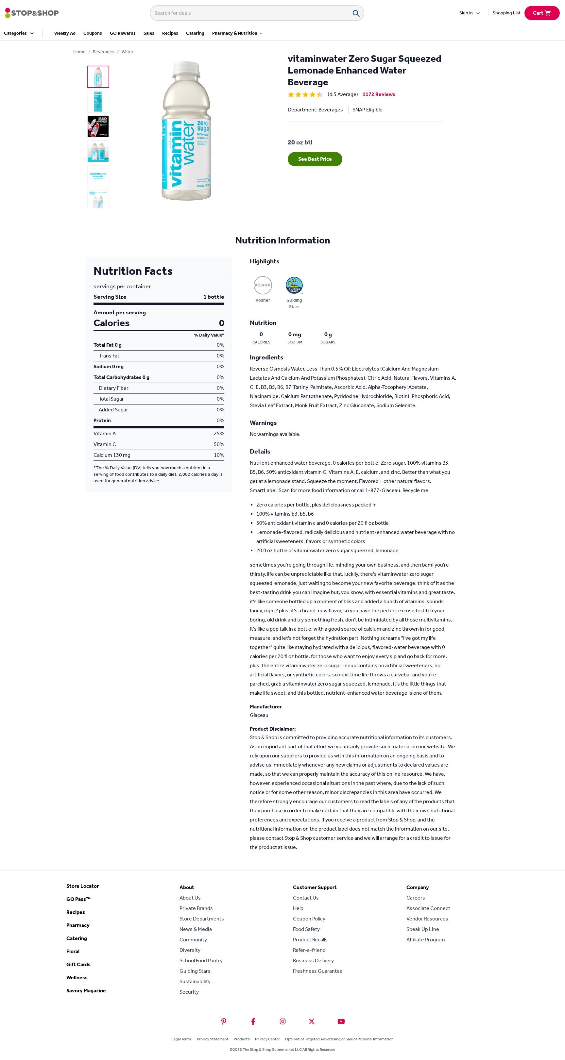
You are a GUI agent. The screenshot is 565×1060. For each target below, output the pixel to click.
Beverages (103, 52)
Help (298, 908)
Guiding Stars (195, 971)
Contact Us (306, 898)
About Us (190, 898)
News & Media (196, 929)
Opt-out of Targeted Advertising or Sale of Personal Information (339, 1039)
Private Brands (196, 908)
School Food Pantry (201, 960)
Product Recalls (310, 939)
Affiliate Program (425, 939)
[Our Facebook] (253, 1021)
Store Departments (202, 919)
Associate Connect (428, 908)
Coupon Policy (309, 919)
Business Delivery (313, 960)
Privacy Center (267, 1039)
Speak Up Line (422, 929)
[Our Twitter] (311, 1021)
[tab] (98, 77)
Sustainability (195, 981)
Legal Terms (181, 1039)
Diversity (190, 950)
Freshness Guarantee (318, 971)
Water (127, 52)
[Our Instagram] (282, 1021)
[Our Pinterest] (224, 1021)
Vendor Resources (427, 919)
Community (193, 939)
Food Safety (306, 929)
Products (242, 1039)
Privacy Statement (213, 1039)
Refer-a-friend (309, 950)
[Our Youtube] (341, 1021)
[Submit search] (356, 13)
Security (189, 992)
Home (79, 52)
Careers (415, 898)
